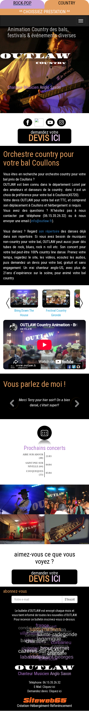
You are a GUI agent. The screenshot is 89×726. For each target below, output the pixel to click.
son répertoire (49, 231)
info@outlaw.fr (41, 221)
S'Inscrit (70, 599)
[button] (16, 403)
